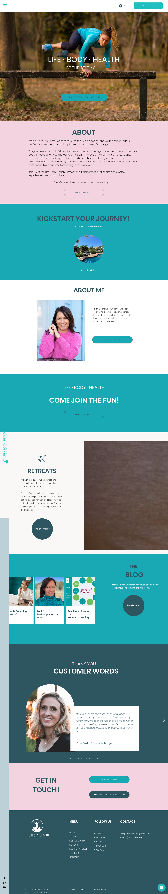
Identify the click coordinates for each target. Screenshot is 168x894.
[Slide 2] (70, 758)
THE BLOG (74, 853)
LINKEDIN (98, 841)
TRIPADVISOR (100, 845)
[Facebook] (4, 878)
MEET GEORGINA (77, 841)
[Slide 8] (89, 758)
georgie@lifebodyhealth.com (137, 833)
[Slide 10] (94, 758)
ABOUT (72, 837)
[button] (5, 5)
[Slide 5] (81, 758)
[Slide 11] (97, 758)
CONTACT (74, 857)
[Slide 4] (78, 758)
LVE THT (45, 892)
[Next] (164, 720)
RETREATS (73, 845)
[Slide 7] (86, 758)
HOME (72, 833)
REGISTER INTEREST (78, 849)
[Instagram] (4, 882)
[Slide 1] (73, 758)
